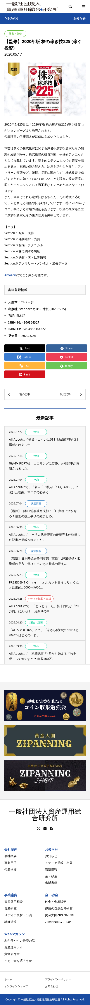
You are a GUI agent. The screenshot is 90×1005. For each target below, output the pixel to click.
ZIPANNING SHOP (58, 922)
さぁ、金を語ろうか (18, 961)
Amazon (10, 275)
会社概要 (10, 856)
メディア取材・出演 (18, 915)
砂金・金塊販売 (55, 901)
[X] (38, 828)
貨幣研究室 (12, 954)
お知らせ (51, 856)
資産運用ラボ (13, 947)
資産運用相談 (13, 901)
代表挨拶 (10, 869)
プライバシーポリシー (58, 979)
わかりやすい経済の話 (19, 940)
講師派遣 (10, 922)
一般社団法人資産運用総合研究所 (45, 815)
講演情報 (51, 869)
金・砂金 (51, 876)
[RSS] (51, 828)
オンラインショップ (16, 986)
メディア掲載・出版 (59, 863)
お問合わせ (51, 986)
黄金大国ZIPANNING (59, 915)
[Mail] (45, 828)
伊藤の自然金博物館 (59, 908)
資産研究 (10, 908)
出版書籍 (51, 883)
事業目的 (10, 863)
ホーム (8, 979)
